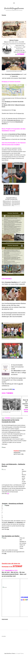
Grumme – (5, 503)
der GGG (11, 570)
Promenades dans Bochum (13, 120)
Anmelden (4, 636)
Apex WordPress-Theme (9, 653)
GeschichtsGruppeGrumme (14, 8)
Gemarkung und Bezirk (16, 503)
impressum (5, 619)
